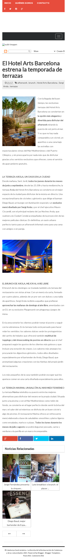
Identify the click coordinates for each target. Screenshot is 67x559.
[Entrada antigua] (24, 534)
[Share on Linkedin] (56, 438)
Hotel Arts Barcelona (47, 82)
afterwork (23, 82)
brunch (32, 82)
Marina (15, 392)
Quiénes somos (24, 3)
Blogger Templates (52, 553)
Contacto (43, 3)
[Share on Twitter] (41, 438)
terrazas (14, 86)
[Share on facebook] (25, 438)
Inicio (7, 3)
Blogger (41, 553)
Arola (12, 189)
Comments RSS (38, 556)
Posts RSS (27, 556)
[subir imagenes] (9, 44)
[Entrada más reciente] (9, 534)
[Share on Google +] (10, 438)
